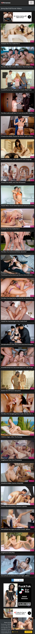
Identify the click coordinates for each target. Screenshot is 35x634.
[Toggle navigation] (31, 3)
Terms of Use (7, 622)
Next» (21, 580)
